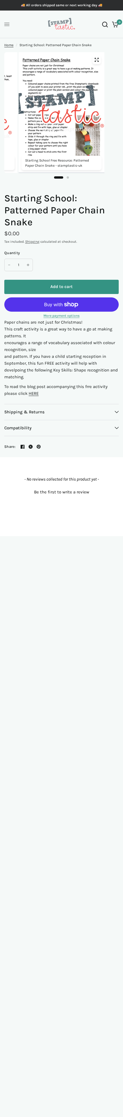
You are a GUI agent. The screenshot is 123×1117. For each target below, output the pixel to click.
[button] (61, 491)
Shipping (32, 242)
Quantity (12, 253)
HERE (34, 393)
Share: (10, 446)
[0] (114, 24)
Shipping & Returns (24, 411)
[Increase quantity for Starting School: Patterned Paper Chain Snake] (28, 265)
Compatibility (17, 427)
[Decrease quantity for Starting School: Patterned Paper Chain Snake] (9, 265)
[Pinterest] (38, 446)
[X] (30, 446)
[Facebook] (22, 446)
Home (8, 45)
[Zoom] (96, 60)
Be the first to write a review (61, 492)
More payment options (61, 315)
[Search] (105, 24)
